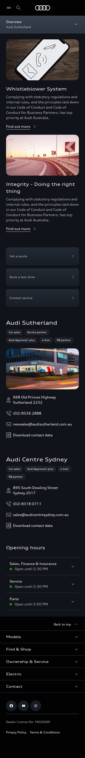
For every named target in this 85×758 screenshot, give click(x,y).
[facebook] (11, 706)
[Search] (18, 8)
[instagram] (36, 706)
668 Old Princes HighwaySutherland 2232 (34, 400)
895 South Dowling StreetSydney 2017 (35, 490)
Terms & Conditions (45, 732)
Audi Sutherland (31, 322)
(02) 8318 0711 (27, 504)
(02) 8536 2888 (27, 413)
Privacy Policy (16, 732)
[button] (42, 636)
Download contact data (33, 435)
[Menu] (42, 7)
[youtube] (23, 706)
